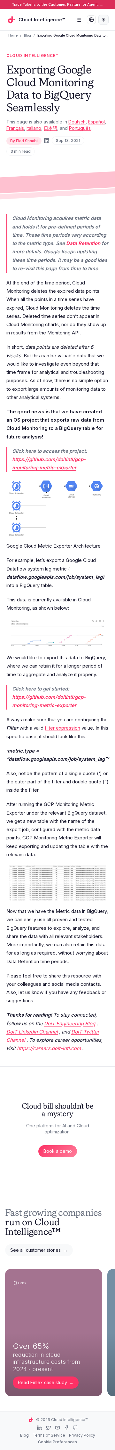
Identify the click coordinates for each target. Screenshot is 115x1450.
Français (15, 128)
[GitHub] (75, 1427)
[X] (48, 1427)
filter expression (62, 728)
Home (13, 35)
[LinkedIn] (46, 140)
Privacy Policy (82, 1435)
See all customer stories (39, 1250)
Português (80, 128)
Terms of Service (49, 1435)
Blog (27, 35)
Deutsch (77, 121)
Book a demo (57, 1151)
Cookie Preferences (57, 1441)
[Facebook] (66, 1427)
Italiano (34, 128)
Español (96, 121)
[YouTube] (57, 1427)
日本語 (50, 128)
